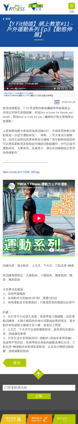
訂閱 (39, 396)
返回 (8, 18)
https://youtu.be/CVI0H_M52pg (21, 171)
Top (38, 374)
